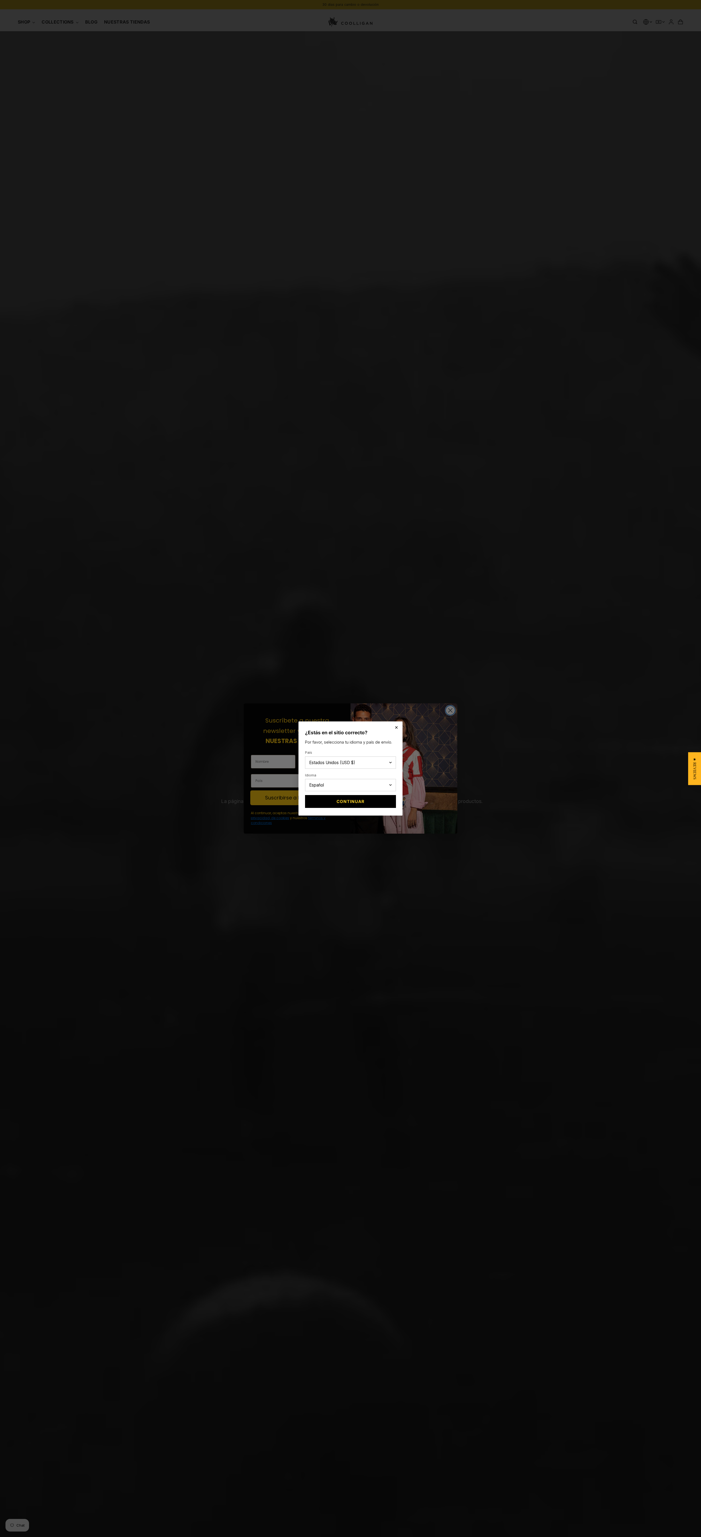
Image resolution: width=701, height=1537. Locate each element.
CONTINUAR (350, 801)
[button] (694, 768)
